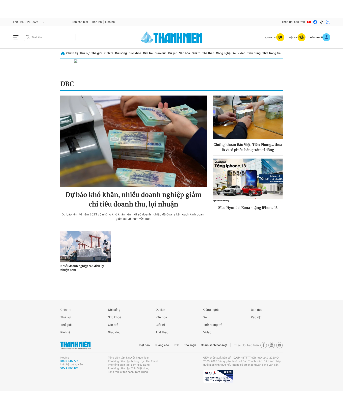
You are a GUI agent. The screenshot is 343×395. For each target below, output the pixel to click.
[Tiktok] (321, 22)
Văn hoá (161, 317)
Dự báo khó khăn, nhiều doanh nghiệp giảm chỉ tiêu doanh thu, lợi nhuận (134, 199)
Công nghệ (223, 53)
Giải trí (196, 53)
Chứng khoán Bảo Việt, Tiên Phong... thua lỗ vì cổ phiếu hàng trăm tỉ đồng (248, 147)
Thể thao (208, 53)
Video (241, 53)
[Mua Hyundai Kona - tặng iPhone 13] (248, 180)
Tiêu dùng (254, 53)
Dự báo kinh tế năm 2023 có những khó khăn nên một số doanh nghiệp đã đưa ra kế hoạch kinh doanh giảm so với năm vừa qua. (133, 216)
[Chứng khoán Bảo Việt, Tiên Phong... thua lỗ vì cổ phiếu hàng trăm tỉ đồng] (248, 117)
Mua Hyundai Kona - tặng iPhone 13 (248, 208)
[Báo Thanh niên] (75, 345)
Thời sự (84, 53)
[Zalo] (328, 22)
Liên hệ (110, 22)
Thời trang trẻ (271, 53)
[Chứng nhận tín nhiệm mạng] (218, 376)
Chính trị (72, 53)
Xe (234, 53)
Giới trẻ (148, 53)
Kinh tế (108, 53)
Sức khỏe (135, 53)
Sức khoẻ (114, 317)
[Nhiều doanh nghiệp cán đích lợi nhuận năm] (85, 246)
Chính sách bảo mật (214, 345)
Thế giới (96, 53)
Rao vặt (256, 317)
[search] (49, 37)
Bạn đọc (256, 310)
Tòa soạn (190, 345)
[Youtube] (308, 22)
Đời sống (121, 53)
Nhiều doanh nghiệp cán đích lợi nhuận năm (82, 268)
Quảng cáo (161, 345)
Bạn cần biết (80, 22)
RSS (176, 345)
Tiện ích (97, 22)
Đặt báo (144, 345)
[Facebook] (315, 22)
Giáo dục (160, 53)
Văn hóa (184, 53)
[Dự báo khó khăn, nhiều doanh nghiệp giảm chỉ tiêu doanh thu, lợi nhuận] (133, 141)
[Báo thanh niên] (171, 37)
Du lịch (172, 53)
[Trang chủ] (63, 53)
